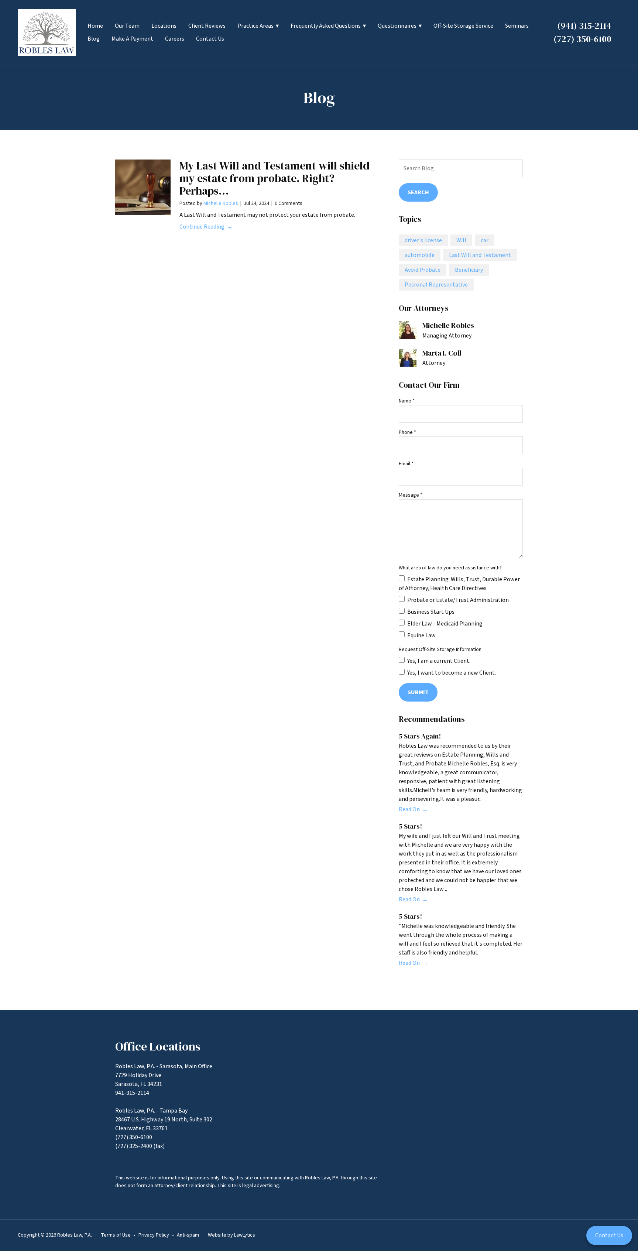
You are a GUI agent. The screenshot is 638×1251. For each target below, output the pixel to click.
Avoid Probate (422, 270)
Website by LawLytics (231, 1235)
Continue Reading (201, 227)
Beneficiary (469, 270)
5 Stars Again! (420, 736)
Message (410, 495)
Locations (163, 26)
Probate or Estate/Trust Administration (457, 600)
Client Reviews (207, 26)
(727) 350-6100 (582, 39)
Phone (407, 432)
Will (461, 240)
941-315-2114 (132, 1093)
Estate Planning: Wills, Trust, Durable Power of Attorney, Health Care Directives (459, 583)
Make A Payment (132, 39)
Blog (94, 39)
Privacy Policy (153, 1235)
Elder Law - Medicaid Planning (444, 624)
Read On (409, 809)
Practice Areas (255, 26)
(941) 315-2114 (584, 26)
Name (407, 401)
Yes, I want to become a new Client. (451, 673)
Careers (174, 39)
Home (95, 26)
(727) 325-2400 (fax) (140, 1146)
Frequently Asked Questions (326, 26)
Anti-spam (188, 1235)
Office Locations (157, 1046)
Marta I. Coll (441, 353)
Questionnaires (397, 26)
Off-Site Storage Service (463, 26)
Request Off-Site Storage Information (440, 649)
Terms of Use (116, 1235)
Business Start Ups (430, 612)
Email (406, 463)
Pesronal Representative (436, 285)
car (484, 240)
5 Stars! (410, 826)
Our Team (127, 26)
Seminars (517, 26)
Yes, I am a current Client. (438, 661)
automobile (420, 255)
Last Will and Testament (480, 255)
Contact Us (210, 39)
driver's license (423, 240)
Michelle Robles (220, 203)
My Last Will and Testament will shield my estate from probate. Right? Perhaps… (274, 178)
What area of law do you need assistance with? (450, 568)
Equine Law (421, 635)
